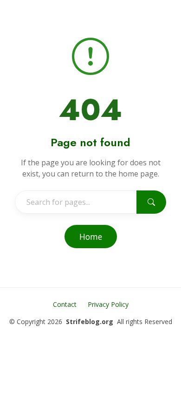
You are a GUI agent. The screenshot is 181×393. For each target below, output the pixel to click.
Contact (65, 304)
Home (90, 236)
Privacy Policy (108, 304)
